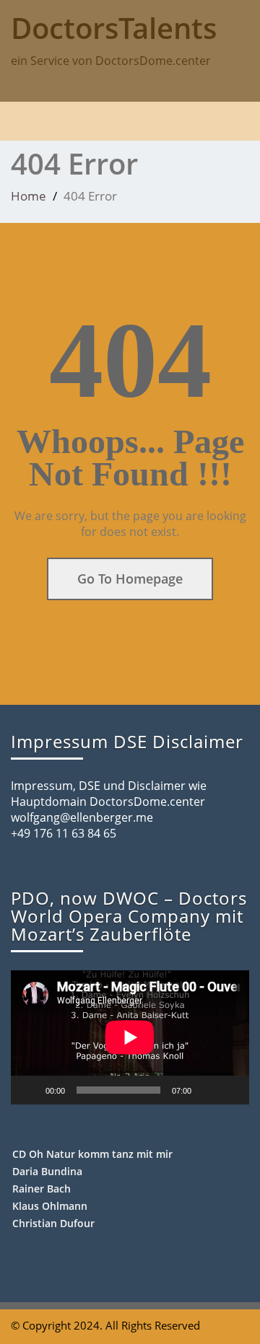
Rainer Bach (41, 1188)
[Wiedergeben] (29, 1090)
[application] (130, 1037)
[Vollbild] (230, 1090)
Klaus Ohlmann (49, 1206)
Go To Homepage (130, 578)
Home (28, 196)
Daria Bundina (47, 1171)
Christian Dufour (53, 1223)
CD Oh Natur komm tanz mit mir (92, 1154)
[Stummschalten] (207, 1090)
